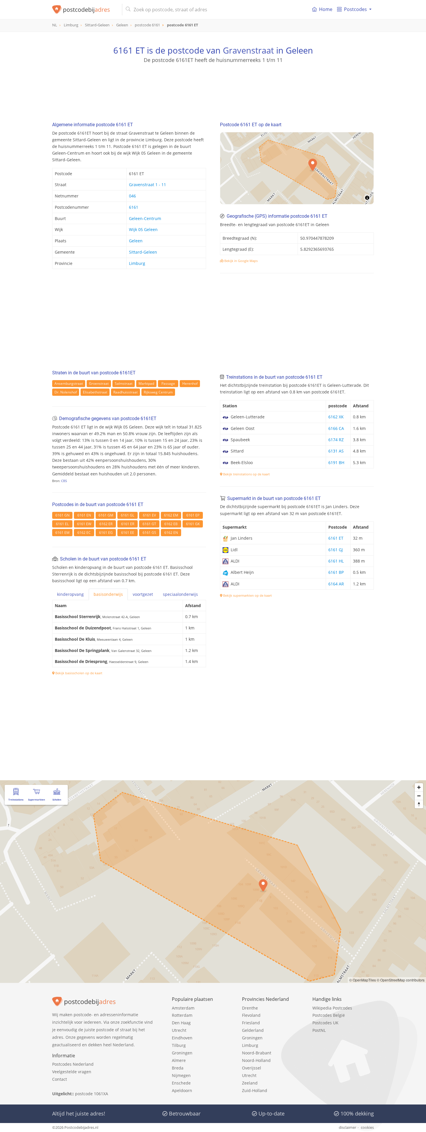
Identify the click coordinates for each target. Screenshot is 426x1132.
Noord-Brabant (256, 1053)
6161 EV (149, 515)
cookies (367, 1127)
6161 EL (62, 523)
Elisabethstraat (95, 392)
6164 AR (336, 584)
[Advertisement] (213, 90)
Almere (179, 1060)
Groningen (182, 1053)
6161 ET (335, 538)
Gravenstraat (248, 50)
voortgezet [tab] (143, 594)
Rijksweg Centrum (158, 392)
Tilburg (179, 1045)
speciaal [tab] (180, 594)
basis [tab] (108, 594)
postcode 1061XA (91, 1093)
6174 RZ (336, 439)
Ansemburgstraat (68, 383)
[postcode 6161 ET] (84, 9)
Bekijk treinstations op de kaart (246, 474)
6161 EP (192, 515)
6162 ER (105, 523)
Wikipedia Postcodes (332, 1008)
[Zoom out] (419, 796)
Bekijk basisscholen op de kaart (78, 673)
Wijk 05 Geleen (143, 229)
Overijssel (251, 1068)
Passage (168, 383)
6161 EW (84, 523)
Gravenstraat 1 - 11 (147, 184)
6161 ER (127, 523)
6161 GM (106, 515)
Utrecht (179, 1030)
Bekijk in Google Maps (240, 261)
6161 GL (127, 515)
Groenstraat (99, 383)
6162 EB (171, 523)
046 (132, 196)
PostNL (319, 1030)
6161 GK (193, 523)
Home (325, 9)
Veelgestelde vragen (71, 1071)
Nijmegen (181, 1075)
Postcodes (355, 9)
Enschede (181, 1083)
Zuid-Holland (254, 1090)
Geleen (136, 240)
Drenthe (250, 1008)
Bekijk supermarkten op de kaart (247, 595)
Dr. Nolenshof (65, 392)
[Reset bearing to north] (419, 804)
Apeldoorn (182, 1090)
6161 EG (106, 532)
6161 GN (62, 515)
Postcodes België (328, 1015)
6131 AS (336, 451)
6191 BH (336, 462)
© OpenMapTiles (362, 979)
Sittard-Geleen (143, 252)
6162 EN (171, 532)
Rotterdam (182, 1015)
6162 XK (336, 417)
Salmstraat (123, 383)
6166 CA (336, 428)
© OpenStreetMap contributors (401, 979)
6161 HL (336, 561)
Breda (177, 1068)
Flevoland (251, 1015)
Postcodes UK (325, 1022)
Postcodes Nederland (73, 1064)
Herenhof (190, 383)
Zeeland (250, 1083)
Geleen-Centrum (145, 218)
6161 (133, 207)
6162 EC (84, 532)
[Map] (297, 168)
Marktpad (146, 383)
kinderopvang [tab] (70, 594)
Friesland (251, 1022)
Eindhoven (182, 1038)
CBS (64, 481)
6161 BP (336, 572)
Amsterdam (183, 1008)
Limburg (137, 263)
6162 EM (171, 515)
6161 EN (84, 515)
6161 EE (127, 532)
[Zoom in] (419, 787)
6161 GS (149, 532)
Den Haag (181, 1022)
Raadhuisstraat (125, 392)
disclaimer (347, 1127)
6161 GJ (335, 549)
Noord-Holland (256, 1060)
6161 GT (149, 523)
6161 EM (62, 532)
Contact (59, 1079)
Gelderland (253, 1030)
